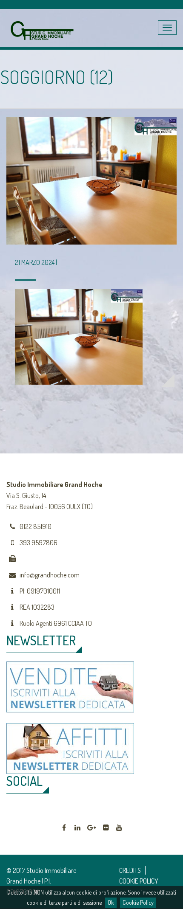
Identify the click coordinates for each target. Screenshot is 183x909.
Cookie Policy (138, 902)
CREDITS (130, 870)
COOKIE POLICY (138, 881)
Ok (111, 902)
